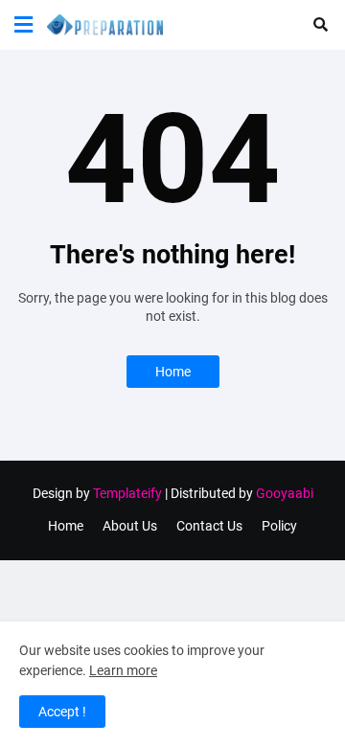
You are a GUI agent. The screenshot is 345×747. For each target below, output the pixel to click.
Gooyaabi (284, 493)
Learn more (123, 670)
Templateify (127, 493)
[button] (23, 25)
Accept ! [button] (62, 711)
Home (173, 371)
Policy (279, 525)
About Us (130, 525)
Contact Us (209, 525)
